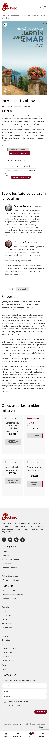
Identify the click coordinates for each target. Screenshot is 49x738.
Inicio (3, 15)
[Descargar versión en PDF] (46, 24)
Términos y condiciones (11, 580)
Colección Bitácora (9, 590)
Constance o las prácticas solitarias (13, 425)
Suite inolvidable (12, 467)
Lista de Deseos (18, 736)
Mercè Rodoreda (14, 106)
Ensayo (4, 619)
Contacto (5, 555)
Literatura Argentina (9, 648)
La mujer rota (35, 423)
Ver (12, 418)
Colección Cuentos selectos (12, 594)
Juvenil (4, 644)
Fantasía (5, 632)
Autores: (5, 106)
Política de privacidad (10, 576)
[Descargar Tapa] (43, 24)
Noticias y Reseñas (9, 568)
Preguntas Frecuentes (10, 559)
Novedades (6, 563)
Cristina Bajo (26, 106)
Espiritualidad (7, 627)
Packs (4, 669)
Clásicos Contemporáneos (31, 15)
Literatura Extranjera (13, 15)
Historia (5, 636)
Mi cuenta (42, 736)
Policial (4, 665)
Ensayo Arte (6, 623)
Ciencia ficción (7, 615)
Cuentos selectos (34, 467)
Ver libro (35, 436)
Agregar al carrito (18, 149)
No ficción (5, 656)
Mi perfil (5, 572)
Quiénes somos (8, 551)
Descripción (9, 289)
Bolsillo (4, 611)
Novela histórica (8, 661)
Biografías (6, 607)
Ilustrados (6, 640)
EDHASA (19, 724)
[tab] (9, 289)
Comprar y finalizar (19, 153)
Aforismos (6, 603)
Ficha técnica (22, 289)
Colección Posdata (9, 599)
